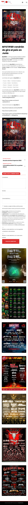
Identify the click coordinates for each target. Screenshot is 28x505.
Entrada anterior (7, 158)
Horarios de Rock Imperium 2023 (12, 160)
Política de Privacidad (18, 206)
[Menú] (22, 2)
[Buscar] (26, 2)
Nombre (4, 190)
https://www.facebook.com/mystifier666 (12, 108)
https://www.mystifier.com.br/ (9, 110)
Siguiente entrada (7, 163)
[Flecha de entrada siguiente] (24, 166)
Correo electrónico (6, 198)
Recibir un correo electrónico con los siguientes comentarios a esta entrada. (12, 230)
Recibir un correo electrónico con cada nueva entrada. (12, 236)
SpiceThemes (20, 502)
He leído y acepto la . (13, 206)
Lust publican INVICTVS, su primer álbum (13, 166)
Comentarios (5, 177)
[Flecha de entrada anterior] (24, 160)
